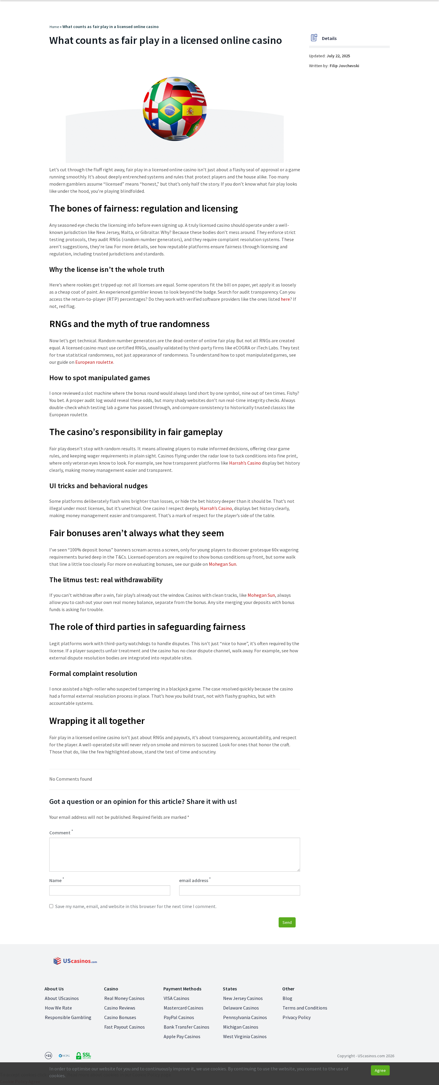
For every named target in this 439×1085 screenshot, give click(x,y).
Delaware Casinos (241, 1008)
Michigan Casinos (240, 1027)
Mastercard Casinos (183, 1008)
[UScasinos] (75, 961)
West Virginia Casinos (245, 1036)
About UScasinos (62, 998)
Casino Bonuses (120, 1017)
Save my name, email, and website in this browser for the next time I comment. (136, 906)
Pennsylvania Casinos (245, 1017)
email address (195, 879)
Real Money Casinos (124, 998)
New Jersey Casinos (243, 998)
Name (56, 879)
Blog (287, 998)
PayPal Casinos (179, 1017)
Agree (380, 1070)
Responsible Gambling (68, 1017)
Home (54, 26)
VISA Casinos (176, 998)
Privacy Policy (297, 1017)
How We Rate (58, 1008)
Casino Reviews (119, 1008)
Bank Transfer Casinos (186, 1027)
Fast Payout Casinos (124, 1027)
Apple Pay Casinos (182, 1036)
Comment (61, 832)
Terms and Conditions (305, 1008)
